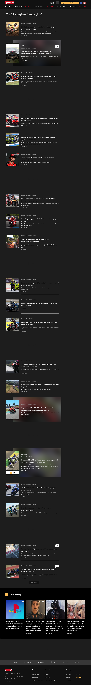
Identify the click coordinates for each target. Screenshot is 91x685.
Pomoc (47, 674)
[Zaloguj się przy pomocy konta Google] (84, 3)
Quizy (27, 6)
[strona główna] (13, 2)
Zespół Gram (35, 674)
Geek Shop (82, 6)
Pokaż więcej (34, 582)
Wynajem (73, 6)
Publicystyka (39, 6)
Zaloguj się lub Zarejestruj (71, 3)
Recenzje (17, 6)
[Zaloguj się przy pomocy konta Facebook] (81, 3)
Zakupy (78, 674)
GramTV (68, 677)
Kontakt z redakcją (50, 680)
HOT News (68, 674)
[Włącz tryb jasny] (52, 3)
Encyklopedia (61, 6)
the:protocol (79, 677)
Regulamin (35, 677)
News (6, 6)
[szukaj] (57, 2)
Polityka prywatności (37, 680)
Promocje (50, 6)
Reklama (48, 677)
